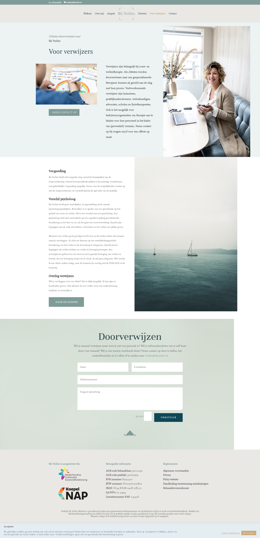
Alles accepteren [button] (248, 533)
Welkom (87, 14)
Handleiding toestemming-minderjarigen (185, 483)
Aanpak (111, 14)
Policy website (170, 479)
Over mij (99, 14)
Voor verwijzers (158, 14)
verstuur (168, 417)
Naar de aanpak (66, 302)
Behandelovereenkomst (176, 488)
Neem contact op (64, 112)
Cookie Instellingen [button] (231, 533)
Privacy (167, 475)
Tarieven (142, 14)
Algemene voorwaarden (176, 470)
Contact (173, 14)
